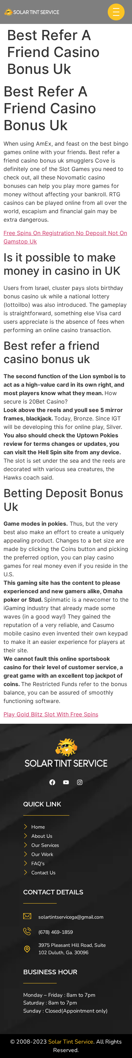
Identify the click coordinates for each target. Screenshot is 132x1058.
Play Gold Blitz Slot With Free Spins (51, 714)
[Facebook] (52, 782)
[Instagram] (80, 782)
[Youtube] (66, 782)
